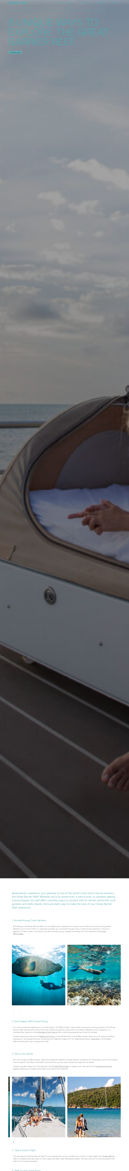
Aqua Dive (95, 1039)
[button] (13, 1010)
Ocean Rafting (108, 1156)
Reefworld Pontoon (47, 1036)
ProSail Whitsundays (60, 1066)
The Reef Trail (15, 52)
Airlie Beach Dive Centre (47, 1032)
